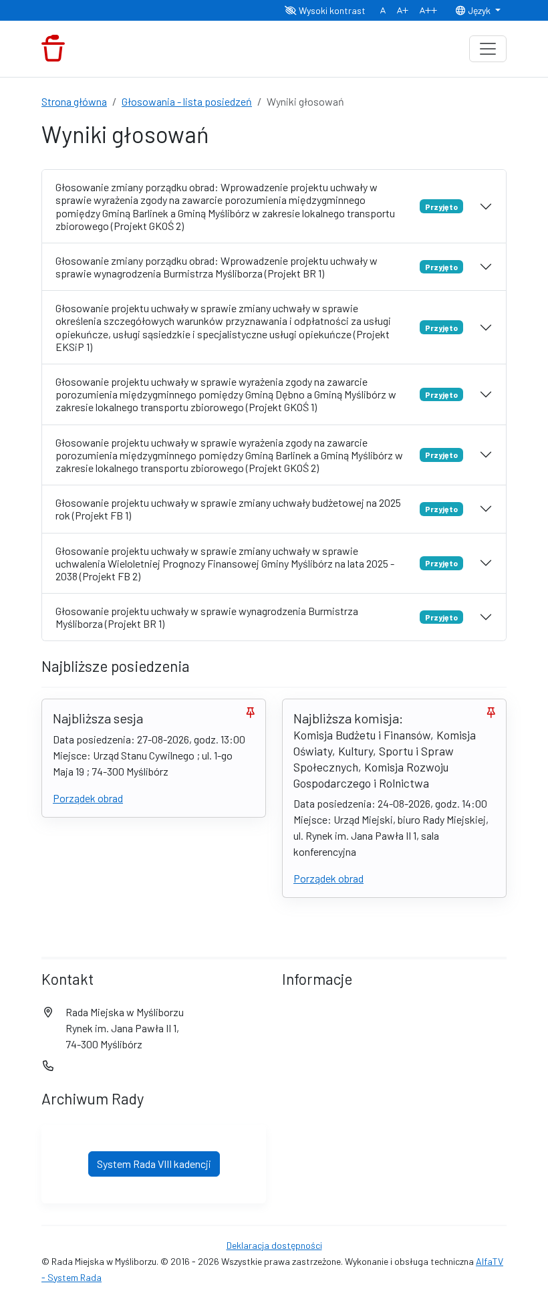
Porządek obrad (88, 798)
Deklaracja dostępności (274, 1245)
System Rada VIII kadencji (154, 1163)
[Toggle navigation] (488, 48)
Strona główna (74, 101)
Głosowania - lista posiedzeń (187, 101)
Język (479, 10)
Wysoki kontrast (331, 10)
